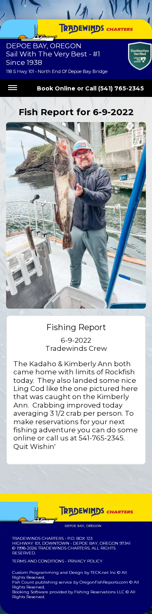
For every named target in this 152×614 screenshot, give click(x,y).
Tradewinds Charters (38, 538)
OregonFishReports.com (103, 582)
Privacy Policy (85, 561)
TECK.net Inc (103, 572)
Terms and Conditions (38, 561)
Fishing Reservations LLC (99, 592)
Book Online (56, 88)
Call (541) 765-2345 (114, 88)
